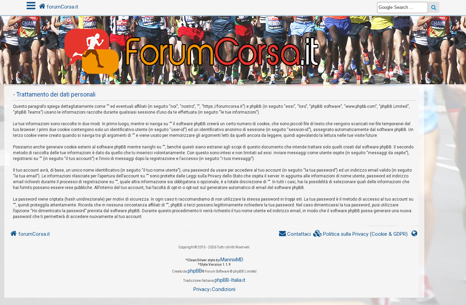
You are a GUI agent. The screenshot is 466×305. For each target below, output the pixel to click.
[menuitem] (360, 234)
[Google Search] (433, 7)
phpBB (195, 271)
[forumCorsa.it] (233, 36)
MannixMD (231, 260)
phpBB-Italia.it (230, 280)
